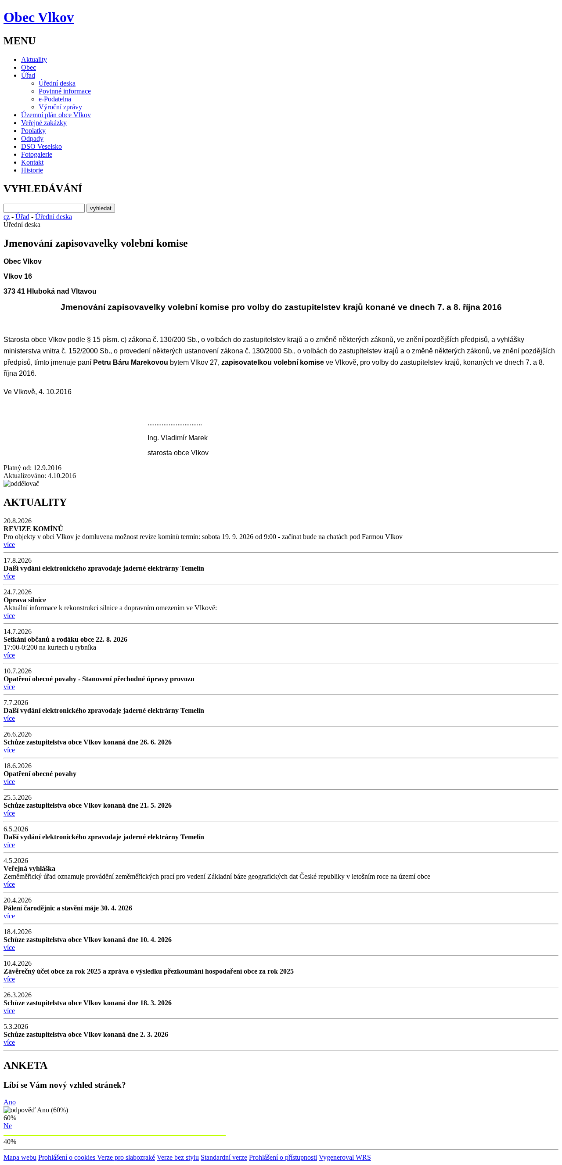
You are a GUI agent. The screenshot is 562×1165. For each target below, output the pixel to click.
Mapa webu (20, 1157)
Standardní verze (224, 1157)
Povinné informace (65, 91)
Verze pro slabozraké (126, 1157)
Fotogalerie (36, 154)
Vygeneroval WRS (345, 1157)
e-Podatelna (55, 99)
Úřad (28, 75)
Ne (8, 1125)
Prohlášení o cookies (67, 1157)
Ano (10, 1102)
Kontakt (32, 162)
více (9, 544)
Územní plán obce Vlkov (56, 115)
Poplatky (33, 130)
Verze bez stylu (178, 1157)
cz (7, 216)
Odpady (32, 138)
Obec (28, 67)
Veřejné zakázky (44, 122)
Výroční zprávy (60, 107)
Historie (32, 170)
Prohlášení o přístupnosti (283, 1157)
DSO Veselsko (41, 146)
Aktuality (34, 59)
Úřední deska (57, 83)
